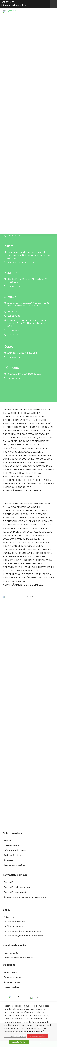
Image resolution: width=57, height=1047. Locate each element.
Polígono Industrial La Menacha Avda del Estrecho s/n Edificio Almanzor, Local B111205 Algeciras (28, 255)
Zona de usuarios (12, 977)
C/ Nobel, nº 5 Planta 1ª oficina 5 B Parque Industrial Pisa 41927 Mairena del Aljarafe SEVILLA (26, 323)
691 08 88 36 (14, 378)
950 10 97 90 (14, 286)
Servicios (8, 840)
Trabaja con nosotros (14, 865)
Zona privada (10, 972)
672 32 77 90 (14, 316)
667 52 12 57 (14, 312)
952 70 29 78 (14, 235)
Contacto (8, 860)
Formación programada (15, 892)
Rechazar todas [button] (37, 1036)
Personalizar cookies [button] (15, 1036)
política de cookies (34, 1031)
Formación (9, 882)
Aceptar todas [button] (19, 1042)
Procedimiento (11, 953)
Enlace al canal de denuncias (18, 958)
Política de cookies (13, 926)
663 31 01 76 (13, 335)
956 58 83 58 (14, 262)
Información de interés (15, 850)
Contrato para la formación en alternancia (25, 897)
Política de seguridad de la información (23, 935)
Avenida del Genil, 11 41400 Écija (22, 353)
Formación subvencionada (17, 887)
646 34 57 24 (28, 262)
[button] (53, 4)
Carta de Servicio (12, 855)
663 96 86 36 (14, 330)
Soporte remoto (12, 982)
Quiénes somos (11, 845)
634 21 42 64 (14, 357)
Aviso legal (9, 917)
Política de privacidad (14, 921)
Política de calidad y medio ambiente (22, 931)
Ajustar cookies (11, 987)
